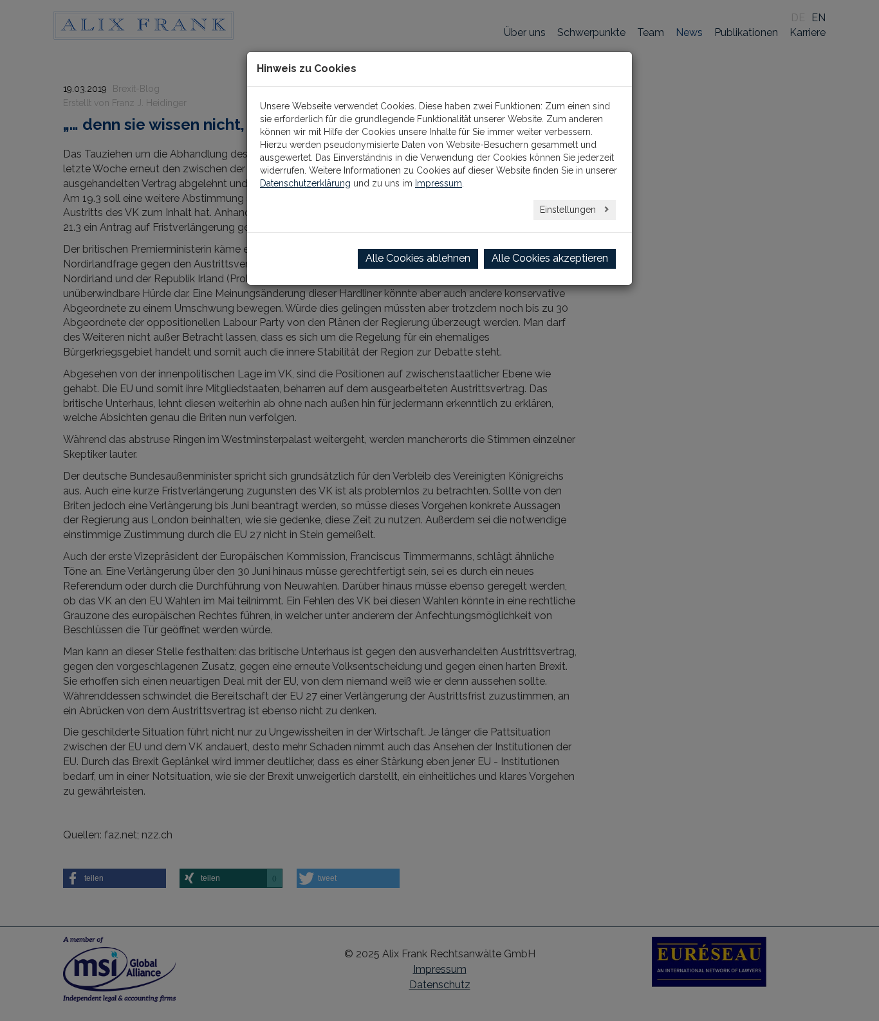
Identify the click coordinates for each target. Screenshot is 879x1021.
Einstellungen (569, 209)
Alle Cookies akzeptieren (550, 258)
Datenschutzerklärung (305, 183)
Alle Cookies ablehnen (417, 258)
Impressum (438, 183)
